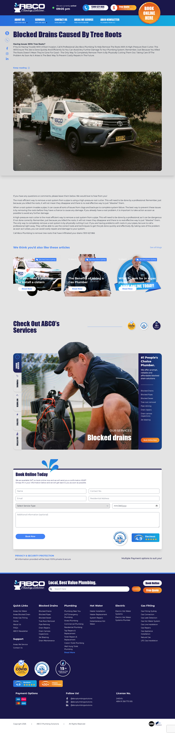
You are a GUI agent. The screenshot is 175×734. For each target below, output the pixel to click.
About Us (17, 624)
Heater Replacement (98, 614)
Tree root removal (148, 402)
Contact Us (17, 648)
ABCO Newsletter (20, 631)
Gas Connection (147, 614)
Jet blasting (146, 420)
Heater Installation (97, 611)
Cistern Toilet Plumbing (74, 643)
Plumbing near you (72, 611)
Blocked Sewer (147, 398)
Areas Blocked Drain (21, 614)
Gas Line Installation (149, 624)
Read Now (27, 289)
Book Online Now (150, 440)
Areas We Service (20, 644)
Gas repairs (146, 628)
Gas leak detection (149, 618)
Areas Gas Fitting (20, 618)
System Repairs (96, 618)
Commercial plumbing (73, 624)
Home (15, 621)
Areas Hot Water (20, 611)
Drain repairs (146, 410)
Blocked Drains (147, 391)
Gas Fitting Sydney (149, 611)
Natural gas (146, 637)
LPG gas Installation (149, 641)
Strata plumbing (71, 621)
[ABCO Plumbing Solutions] (155, 724)
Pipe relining (146, 406)
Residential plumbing (73, 627)
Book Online (152, 583)
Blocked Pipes (147, 395)
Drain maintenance (47, 641)
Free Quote (152, 590)
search (136, 589)
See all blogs (156, 247)
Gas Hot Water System (150, 621)
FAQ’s (15, 628)
